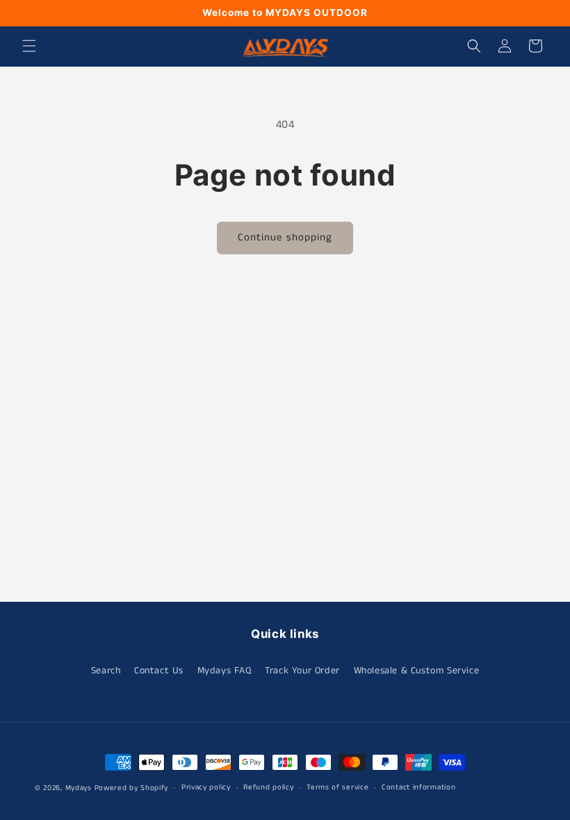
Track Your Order (302, 671)
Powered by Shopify (132, 788)
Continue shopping (285, 237)
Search (106, 671)
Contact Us (159, 671)
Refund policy (268, 787)
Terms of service (337, 787)
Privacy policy (206, 787)
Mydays (78, 788)
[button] (29, 46)
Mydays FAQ (224, 671)
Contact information (418, 787)
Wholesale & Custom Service (417, 671)
